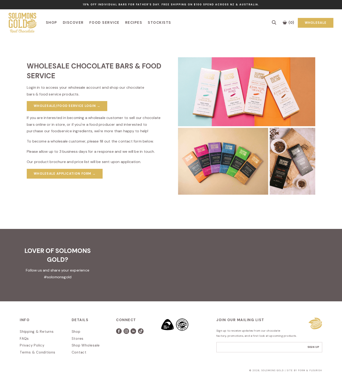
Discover (73, 22)
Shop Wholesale (86, 345)
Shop (51, 22)
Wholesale (316, 23)
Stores (78, 338)
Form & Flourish (310, 370)
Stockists (159, 22)
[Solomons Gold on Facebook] (120, 332)
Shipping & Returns (37, 331)
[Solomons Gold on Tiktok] (141, 332)
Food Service (104, 22)
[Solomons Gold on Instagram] (127, 332)
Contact (79, 352)
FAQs (24, 338)
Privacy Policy (32, 345)
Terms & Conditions (37, 352)
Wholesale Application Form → (65, 174)
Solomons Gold (273, 370)
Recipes (133, 22)
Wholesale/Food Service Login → (67, 106)
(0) (291, 22)
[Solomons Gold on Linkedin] (134, 332)
